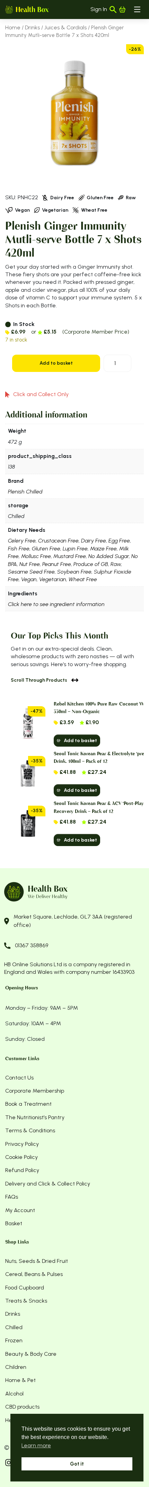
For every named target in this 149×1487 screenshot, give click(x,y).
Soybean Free (74, 571)
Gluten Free (46, 548)
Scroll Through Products (39, 680)
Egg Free (119, 540)
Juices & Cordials (65, 27)
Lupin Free (75, 548)
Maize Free (103, 548)
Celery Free (22, 540)
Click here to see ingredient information (56, 604)
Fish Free (18, 548)
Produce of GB (90, 564)
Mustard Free (69, 556)
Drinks (32, 27)
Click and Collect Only (41, 394)
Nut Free (29, 564)
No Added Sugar (108, 556)
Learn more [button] (36, 1445)
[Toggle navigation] (137, 9)
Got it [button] (77, 1464)
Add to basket (56, 363)
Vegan (29, 579)
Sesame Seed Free (31, 571)
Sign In (98, 9)
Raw (116, 564)
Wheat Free (83, 579)
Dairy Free (93, 540)
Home (12, 27)
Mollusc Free (36, 556)
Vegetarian (52, 579)
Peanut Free (56, 564)
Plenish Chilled (25, 491)
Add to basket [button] (80, 741)
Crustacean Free (58, 540)
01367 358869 (31, 945)
